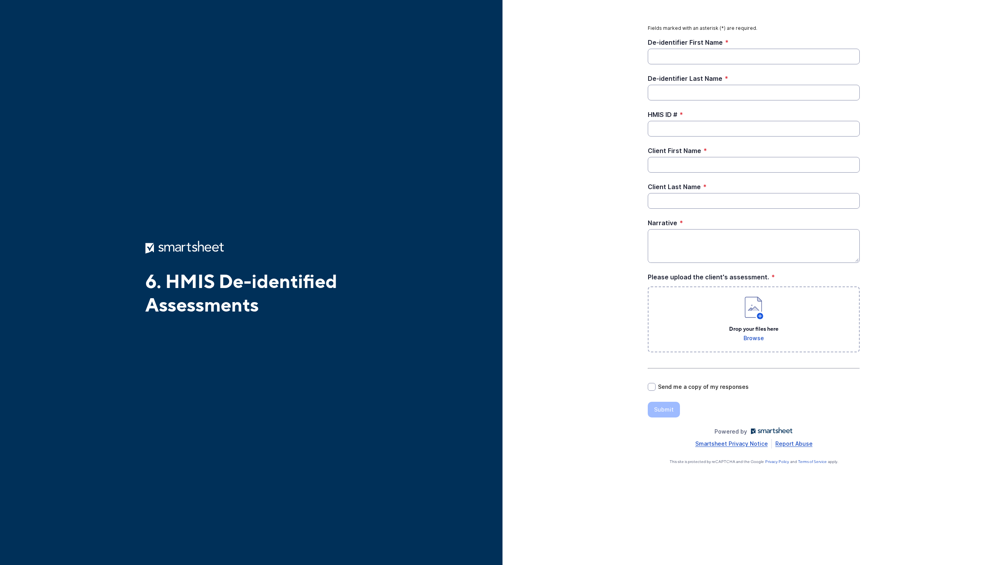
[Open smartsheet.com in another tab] (770, 431)
